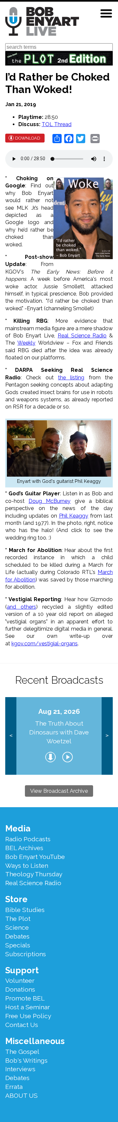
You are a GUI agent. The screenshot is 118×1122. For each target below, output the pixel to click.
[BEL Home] (42, 22)
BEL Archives (24, 847)
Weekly (26, 343)
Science (17, 927)
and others (21, 607)
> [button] (107, 735)
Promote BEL (25, 998)
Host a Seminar (27, 1007)
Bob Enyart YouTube (35, 856)
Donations (20, 989)
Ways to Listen (26, 865)
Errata (14, 1086)
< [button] (11, 735)
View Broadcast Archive (59, 791)
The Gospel (22, 1051)
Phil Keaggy (73, 516)
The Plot (17, 918)
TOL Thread (56, 124)
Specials (17, 945)
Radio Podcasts (27, 839)
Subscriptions (25, 954)
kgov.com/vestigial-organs (44, 643)
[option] (59, 736)
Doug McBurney (49, 501)
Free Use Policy (28, 1015)
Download (27, 138)
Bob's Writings (26, 1060)
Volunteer (19, 980)
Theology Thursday (33, 874)
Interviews (20, 1069)
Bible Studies (25, 909)
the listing (71, 377)
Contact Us (21, 1024)
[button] (106, 13)
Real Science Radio (82, 336)
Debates (17, 936)
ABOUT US (21, 1095)
